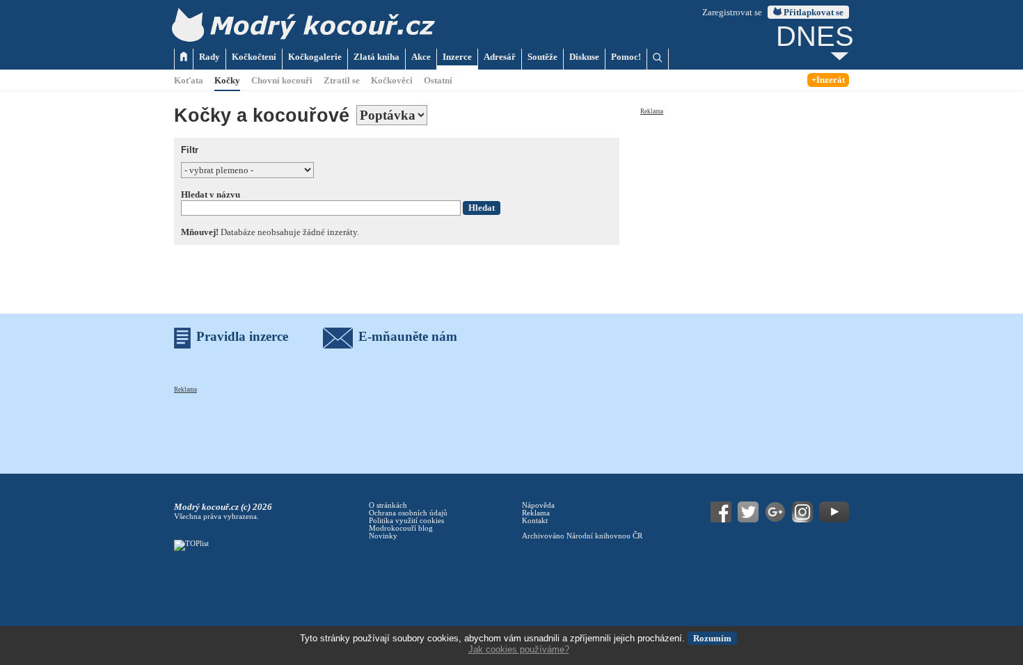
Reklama (651, 111)
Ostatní (438, 80)
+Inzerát (828, 79)
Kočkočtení (254, 56)
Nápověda (538, 505)
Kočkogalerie (315, 56)
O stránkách (388, 505)
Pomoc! (626, 56)
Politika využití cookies (406, 520)
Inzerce (457, 56)
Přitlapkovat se (812, 12)
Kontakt (535, 520)
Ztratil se (342, 80)
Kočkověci (392, 80)
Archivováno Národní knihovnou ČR (582, 536)
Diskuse (584, 56)
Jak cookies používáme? (518, 649)
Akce (421, 56)
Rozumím (712, 638)
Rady (209, 56)
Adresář (500, 56)
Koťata (188, 80)
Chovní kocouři (281, 80)
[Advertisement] (744, 203)
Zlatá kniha (376, 56)
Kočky (227, 80)
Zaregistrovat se (732, 12)
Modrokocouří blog (401, 528)
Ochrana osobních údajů (408, 513)
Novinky (383, 536)
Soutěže (542, 56)
